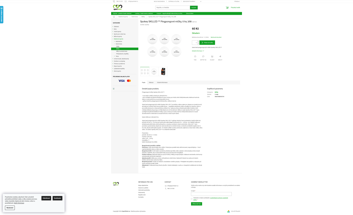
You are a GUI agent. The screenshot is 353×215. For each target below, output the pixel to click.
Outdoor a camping (119, 61)
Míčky (118, 49)
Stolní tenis (119, 44)
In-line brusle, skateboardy (121, 58)
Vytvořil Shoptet (235, 211)
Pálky (117, 46)
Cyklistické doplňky (119, 68)
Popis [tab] (143, 82)
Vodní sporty (117, 31)
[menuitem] (122, 13)
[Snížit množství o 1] (198, 44)
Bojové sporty (118, 66)
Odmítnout (46, 198)
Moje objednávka (159, 1)
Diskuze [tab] (151, 82)
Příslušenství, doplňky (122, 54)
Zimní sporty (117, 71)
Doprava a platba (173, 1)
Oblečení (116, 26)
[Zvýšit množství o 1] (198, 41)
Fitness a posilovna (119, 63)
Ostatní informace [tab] (162, 82)
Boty (115, 29)
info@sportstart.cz (172, 185)
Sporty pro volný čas (120, 34)
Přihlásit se (197, 204)
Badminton (119, 41)
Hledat (193, 7)
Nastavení (10, 208)
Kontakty (141, 197)
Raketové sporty (118, 39)
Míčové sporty (118, 36)
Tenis (117, 56)
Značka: (144, 24)
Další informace (19, 203)
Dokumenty (141, 192)
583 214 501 (171, 188)
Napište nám (142, 195)
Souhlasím (57, 198)
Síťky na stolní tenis (121, 51)
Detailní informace (197, 51)
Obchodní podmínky (189, 1)
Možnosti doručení (216, 37)
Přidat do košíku (208, 42)
